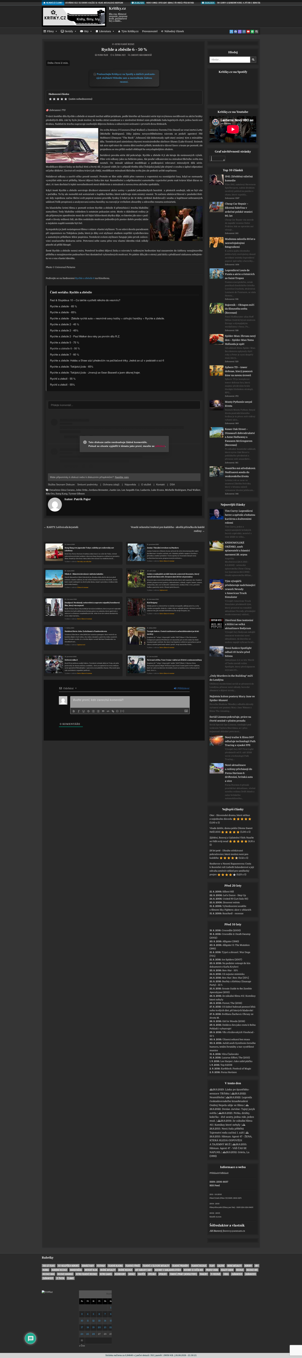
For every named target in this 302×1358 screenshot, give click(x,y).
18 (88, 1327)
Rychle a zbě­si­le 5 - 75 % (64, 342)
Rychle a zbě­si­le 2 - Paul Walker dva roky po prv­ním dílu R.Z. (85, 336)
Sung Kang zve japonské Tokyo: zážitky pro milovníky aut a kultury (89, 549)
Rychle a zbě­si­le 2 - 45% (64, 330)
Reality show (227, 1270)
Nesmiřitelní (217, 1097)
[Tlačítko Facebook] (235, 31)
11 (88, 1320)
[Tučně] (73, 711)
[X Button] (231, 31)
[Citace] (103, 711)
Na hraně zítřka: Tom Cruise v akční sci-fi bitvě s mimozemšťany (174, 660)
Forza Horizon (229, 1072)
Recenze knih (48, 1274)
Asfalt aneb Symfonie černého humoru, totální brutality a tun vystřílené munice (233, 1047)
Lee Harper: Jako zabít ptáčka (236, 1061)
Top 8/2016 (226, 1065)
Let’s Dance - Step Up (234, 895)
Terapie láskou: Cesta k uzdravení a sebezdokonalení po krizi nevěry (173, 632)
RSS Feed (215, 1185)
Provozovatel (149, 31)
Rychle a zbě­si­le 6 (85, 278)
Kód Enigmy (152, 603)
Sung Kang (61, 493)
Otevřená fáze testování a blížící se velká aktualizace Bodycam (239, 624)
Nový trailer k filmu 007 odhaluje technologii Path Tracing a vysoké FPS (240, 741)
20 (99, 1327)
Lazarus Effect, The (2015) (236, 1057)
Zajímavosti (164, 590)
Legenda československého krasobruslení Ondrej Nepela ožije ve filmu (231, 1101)
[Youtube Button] (248, 31)
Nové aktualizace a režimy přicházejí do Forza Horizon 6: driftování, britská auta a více (239, 773)
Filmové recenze (82, 587)
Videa (226, 1274)
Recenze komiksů (65, 1274)
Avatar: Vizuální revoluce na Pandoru (163, 548)
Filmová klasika (115, 1265)
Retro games (106, 1274)
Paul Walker (193, 490)
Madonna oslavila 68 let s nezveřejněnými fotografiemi (240, 243)
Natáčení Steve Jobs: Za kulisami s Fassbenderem (86, 631)
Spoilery (163, 1274)
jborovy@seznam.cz (234, 1231)
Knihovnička (76, 1270)
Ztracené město (231, 902)
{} (117, 711)
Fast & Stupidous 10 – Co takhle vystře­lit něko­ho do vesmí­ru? (85, 300)
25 (87, 1334)
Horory (248, 1265)
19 (93, 1327)
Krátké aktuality (107, 1270)
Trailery (203, 1274)
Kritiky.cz (117, 8)
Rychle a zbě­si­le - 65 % (63, 306)
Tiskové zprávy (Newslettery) (183, 1274)
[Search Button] (256, 31)
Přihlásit (214, 1173)
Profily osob (212, 1270)
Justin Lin (114, 490)
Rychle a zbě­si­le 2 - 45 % (64, 324)
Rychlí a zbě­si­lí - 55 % (63, 378)
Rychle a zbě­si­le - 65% (63, 312)
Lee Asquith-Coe (130, 490)
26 (93, 1334)
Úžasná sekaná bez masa (236, 1039)
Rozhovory (120, 1274)
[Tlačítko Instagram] (244, 31)
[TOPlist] (47, 1292)
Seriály (69, 31)
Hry (86, 31)
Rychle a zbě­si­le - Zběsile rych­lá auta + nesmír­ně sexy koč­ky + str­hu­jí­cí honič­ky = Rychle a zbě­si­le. (107, 318)
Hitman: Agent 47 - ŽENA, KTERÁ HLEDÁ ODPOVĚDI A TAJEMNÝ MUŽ (231, 1140)
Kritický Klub (91, 1270)
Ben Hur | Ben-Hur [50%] (235, 977)
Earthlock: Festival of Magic (236, 1068)
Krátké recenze (125, 1270)
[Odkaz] (112, 711)
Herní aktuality (234, 1265)
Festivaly (101, 1265)
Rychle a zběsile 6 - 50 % (124, 49)
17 (82, 1327)
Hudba (46, 1270)
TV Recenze (215, 1274)
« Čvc (82, 1345)
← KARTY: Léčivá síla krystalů (61, 527)
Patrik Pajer (103, 55)
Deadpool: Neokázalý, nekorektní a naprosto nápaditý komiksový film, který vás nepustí (92, 604)
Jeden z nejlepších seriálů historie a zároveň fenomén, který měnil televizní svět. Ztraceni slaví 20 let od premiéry (173, 575)
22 (110, 1327)
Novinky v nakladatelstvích (168, 1270)
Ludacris (145, 490)
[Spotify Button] (252, 31)
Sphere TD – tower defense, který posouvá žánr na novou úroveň (239, 371)
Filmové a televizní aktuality (156, 1265)
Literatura (105, 31)
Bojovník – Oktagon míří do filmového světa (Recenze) (239, 308)
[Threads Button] (240, 31)
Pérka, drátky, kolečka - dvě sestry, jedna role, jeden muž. (232, 1117)
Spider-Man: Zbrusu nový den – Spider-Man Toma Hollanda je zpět (240, 340)
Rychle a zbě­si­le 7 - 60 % (64, 354)
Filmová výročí (133, 1265)
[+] (122, 711)
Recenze (239, 1270)
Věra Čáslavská (230, 1054)
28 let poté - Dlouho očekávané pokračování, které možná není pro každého (229, 854)
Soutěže (141, 1274)
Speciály (152, 1274)
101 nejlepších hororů (68, 1265)
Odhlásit (223, 1173)
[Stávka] (88, 711)
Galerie (221, 1265)
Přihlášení (183, 688)
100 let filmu (49, 1265)
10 (82, 1320)
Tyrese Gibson (77, 493)
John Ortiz (81, 490)
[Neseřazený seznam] (98, 711)
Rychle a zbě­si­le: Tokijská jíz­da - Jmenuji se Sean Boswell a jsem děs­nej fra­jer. (95, 372)
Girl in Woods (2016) (233, 1021)
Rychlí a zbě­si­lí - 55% (62, 384)
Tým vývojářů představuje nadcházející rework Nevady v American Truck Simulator (240, 589)
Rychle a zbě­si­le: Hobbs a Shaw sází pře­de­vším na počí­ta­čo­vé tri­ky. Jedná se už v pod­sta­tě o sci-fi (107, 360)
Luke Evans (157, 490)
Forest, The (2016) (232, 1003)
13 (99, 1320)
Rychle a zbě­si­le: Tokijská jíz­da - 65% (71, 366)
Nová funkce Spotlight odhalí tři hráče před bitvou (238, 652)
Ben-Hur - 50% (230, 970)
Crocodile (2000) (231, 930)
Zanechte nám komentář (141, 55)
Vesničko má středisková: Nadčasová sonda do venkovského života (240, 472)
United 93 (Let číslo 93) (235, 898)
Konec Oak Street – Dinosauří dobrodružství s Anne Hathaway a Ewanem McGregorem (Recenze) (240, 437)
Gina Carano (68, 490)
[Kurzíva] (78, 711)
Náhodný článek (174, 31)
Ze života (60, 1278)
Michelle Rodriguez (175, 490)
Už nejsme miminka (233, 974)
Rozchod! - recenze (232, 913)
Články (70, 1278)
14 (105, 1320)
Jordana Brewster (98, 490)
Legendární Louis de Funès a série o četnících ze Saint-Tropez (240, 274)
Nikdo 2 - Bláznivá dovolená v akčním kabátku (84, 574)
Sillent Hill (228, 891)
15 (111, 1320)
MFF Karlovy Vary (143, 1270)
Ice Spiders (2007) (232, 959)
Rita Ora (50, 493)
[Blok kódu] (108, 711)
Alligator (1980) (230, 941)
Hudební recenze (59, 1270)
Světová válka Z (71, 660)
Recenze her (252, 1270)
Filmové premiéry (180, 1265)
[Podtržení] (83, 711)
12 (93, 1320)
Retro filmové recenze (124, 44)
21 (105, 1327)
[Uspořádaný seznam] (93, 711)
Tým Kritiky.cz (130, 31)
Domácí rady (88, 1265)
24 (82, 1334)
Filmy (50, 31)
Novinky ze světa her (84, 561)
